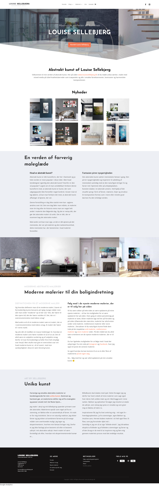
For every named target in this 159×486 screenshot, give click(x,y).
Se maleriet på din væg (56, 467)
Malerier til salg (54, 462)
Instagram (93, 344)
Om (85, 4)
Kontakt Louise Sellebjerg (79, 44)
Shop (70, 4)
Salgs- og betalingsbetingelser (91, 459)
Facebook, (104, 344)
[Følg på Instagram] (149, 4)
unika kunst (55, 396)
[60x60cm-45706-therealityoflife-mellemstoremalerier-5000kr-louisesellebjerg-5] (92, 145)
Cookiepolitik (86, 461)
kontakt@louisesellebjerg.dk (25, 469)
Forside (64, 4)
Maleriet (78, 4)
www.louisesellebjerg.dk (87, 75)
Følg (122, 461)
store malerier (83, 332)
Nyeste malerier (54, 465)
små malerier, (90, 329)
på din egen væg (83, 354)
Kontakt (91, 4)
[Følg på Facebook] (145, 4)
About (84, 463)
